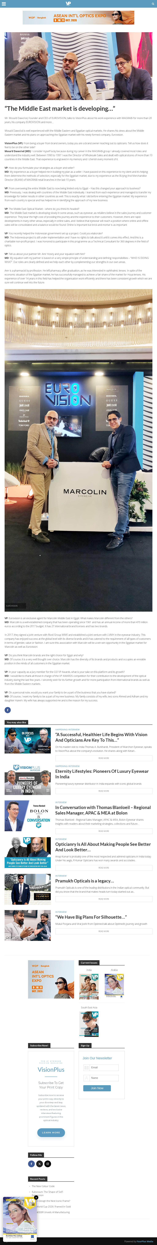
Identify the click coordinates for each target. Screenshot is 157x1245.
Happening (61, 729)
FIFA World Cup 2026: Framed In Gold (51, 1206)
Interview (74, 729)
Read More (104, 758)
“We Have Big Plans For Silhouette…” (91, 917)
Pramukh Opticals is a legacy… (84, 880)
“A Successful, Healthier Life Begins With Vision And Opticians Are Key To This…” (101, 737)
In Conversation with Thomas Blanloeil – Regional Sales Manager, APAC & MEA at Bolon (103, 810)
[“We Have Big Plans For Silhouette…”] (28, 925)
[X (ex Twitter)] (39, 1163)
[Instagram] (47, 1163)
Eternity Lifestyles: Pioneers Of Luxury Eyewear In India (102, 774)
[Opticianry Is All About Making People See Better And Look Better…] (28, 852)
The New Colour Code (43, 1186)
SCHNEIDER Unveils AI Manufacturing (51, 1212)
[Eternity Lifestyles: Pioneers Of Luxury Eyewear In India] (28, 779)
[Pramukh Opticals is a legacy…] (28, 889)
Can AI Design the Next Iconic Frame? (51, 1200)
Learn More (51, 1132)
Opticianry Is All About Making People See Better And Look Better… (103, 847)
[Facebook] (31, 1163)
